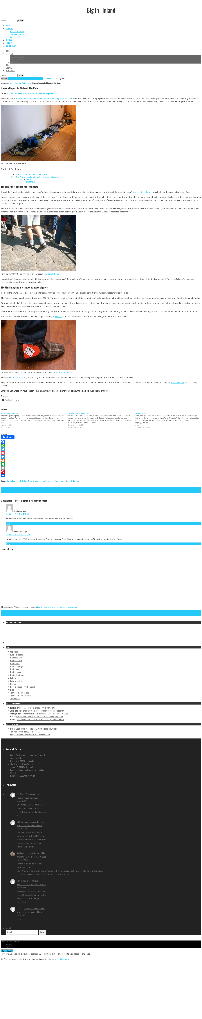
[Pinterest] (101, 472)
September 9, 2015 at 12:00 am (18, 534)
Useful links (11, 46)
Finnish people (15, 672)
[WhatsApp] (101, 445)
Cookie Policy (63, 959)
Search (20, 21)
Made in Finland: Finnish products (42, 93)
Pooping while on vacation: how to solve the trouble (30, 734)
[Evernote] (101, 464)
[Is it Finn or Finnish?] (168, 420)
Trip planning (15, 698)
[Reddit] (101, 460)
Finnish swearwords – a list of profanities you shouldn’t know (40, 710)
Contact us (15, 37)
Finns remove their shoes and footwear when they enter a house (43, 98)
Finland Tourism (16, 657)
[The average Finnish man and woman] (101, 420)
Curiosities (26, 83)
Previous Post (6, 491)
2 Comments (29, 761)
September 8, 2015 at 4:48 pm (17, 513)
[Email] (101, 468)
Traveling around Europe (19, 692)
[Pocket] (101, 453)
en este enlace (177, 382)
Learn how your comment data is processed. (57, 607)
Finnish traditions (17, 675)
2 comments (59, 480)
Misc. (12, 689)
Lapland (9, 43)
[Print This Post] (67, 480)
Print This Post (73, 480)
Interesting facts (16, 680)
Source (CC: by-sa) (52, 273)
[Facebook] (101, 442)
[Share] (101, 475)
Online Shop (17, 377)
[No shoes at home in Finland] (34, 420)
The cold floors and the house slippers (32, 174)
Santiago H (30, 182)
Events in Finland (16, 654)
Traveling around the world (20, 695)
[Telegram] (101, 449)
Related (29, 179)
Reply (8, 523)
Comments (47, 78)
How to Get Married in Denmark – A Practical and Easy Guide (45, 713)
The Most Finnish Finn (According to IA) (25, 731)
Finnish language (16, 666)
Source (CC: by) (62, 372)
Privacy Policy (9, 946)
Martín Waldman (17, 31)
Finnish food (15, 663)
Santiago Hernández (18, 34)
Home (8, 25)
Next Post (4, 488)
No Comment (28, 766)
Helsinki (9, 40)
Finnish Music (15, 669)
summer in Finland (142, 192)
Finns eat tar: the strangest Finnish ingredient (37, 707)
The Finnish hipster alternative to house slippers (37, 177)
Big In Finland (15, 83)
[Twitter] (101, 457)
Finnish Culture (23, 93)
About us (9, 28)
